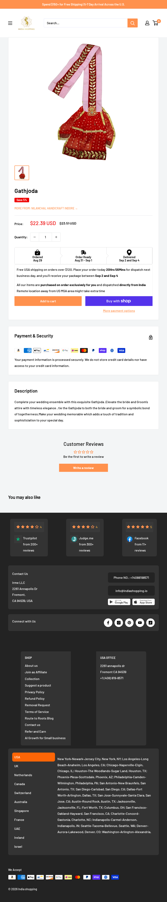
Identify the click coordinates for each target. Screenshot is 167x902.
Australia (20, 802)
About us (31, 665)
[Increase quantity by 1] (56, 237)
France (19, 819)
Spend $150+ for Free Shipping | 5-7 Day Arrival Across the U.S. (83, 4)
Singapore (21, 811)
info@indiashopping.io (131, 591)
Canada (19, 784)
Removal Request (37, 705)
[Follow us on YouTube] (140, 622)
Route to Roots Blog (39, 718)
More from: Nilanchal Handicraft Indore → (46, 208)
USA (17, 757)
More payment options (119, 310)
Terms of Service (37, 712)
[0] (155, 23)
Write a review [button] (83, 468)
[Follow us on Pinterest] (129, 622)
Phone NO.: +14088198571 (131, 577)
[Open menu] (10, 23)
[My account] (147, 23)
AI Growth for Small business (45, 738)
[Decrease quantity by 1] (34, 237)
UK (16, 766)
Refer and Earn (35, 731)
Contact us (32, 725)
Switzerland (22, 793)
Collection (32, 679)
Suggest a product (38, 685)
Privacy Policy (34, 692)
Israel (18, 846)
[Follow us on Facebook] (108, 622)
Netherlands (23, 775)
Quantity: (21, 237)
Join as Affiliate (36, 672)
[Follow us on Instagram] (118, 622)
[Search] (132, 22)
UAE (17, 828)
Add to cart (48, 301)
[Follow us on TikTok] (150, 622)
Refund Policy (35, 698)
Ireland (19, 837)
